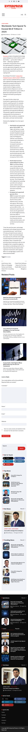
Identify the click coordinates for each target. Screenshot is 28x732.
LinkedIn (3, 717)
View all (22, 508)
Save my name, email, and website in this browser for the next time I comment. (14, 429)
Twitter (3, 712)
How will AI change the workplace (16, 476)
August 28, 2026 (19, 532)
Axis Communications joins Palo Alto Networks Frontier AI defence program (18, 635)
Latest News (5, 23)
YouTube (3, 723)
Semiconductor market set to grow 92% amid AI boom (17, 554)
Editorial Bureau (6, 34)
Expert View (7, 528)
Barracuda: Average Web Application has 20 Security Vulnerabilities (17, 500)
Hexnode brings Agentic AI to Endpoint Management (18, 563)
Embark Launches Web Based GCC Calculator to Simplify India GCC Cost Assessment (17, 658)
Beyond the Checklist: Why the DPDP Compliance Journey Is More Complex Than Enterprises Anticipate (18, 649)
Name (3, 406)
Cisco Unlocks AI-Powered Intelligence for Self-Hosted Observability (11, 330)
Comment (5, 385)
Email (3, 414)
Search (5, 445)
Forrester (5, 56)
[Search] (25, 15)
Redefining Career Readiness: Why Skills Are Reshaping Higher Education (17, 484)
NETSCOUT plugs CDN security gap (16, 492)
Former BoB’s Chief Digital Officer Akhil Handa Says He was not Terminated (12, 364)
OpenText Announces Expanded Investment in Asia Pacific (12, 298)
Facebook (4, 715)
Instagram (4, 720)
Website (4, 421)
